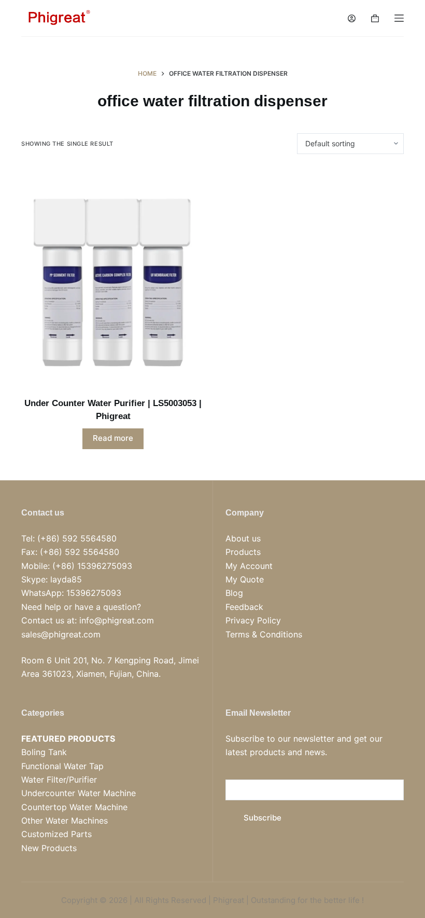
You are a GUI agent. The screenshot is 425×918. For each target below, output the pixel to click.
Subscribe (262, 818)
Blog (234, 593)
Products (243, 552)
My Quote (244, 579)
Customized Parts (56, 834)
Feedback (244, 607)
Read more (113, 438)
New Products (49, 848)
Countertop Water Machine (74, 807)
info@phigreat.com (116, 620)
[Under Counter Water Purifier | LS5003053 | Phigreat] (113, 275)
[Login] (352, 18)
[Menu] (399, 18)
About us (243, 538)
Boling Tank (44, 752)
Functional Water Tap (62, 766)
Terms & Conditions (263, 634)
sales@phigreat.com (61, 634)
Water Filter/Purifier (59, 779)
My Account (249, 566)
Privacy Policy (253, 620)
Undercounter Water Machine (78, 793)
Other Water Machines (64, 820)
